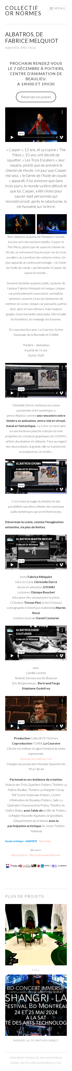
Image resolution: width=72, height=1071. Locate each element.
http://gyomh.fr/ (19, 855)
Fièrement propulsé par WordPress (36, 1057)
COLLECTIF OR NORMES (23, 10)
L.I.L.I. (36, 969)
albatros (12, 47)
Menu (59, 8)
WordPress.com (49, 1063)
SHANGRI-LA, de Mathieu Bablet (36, 1040)
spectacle (28, 47)
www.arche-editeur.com (36, 759)
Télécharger (45, 841)
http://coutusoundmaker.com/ (45, 855)
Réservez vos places (36, 97)
